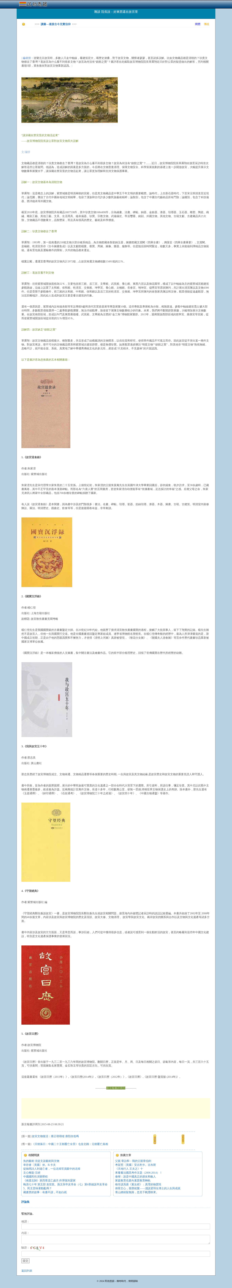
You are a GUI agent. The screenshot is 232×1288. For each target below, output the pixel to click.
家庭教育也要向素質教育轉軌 (132, 1180)
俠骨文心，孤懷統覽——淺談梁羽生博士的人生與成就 (147, 1188)
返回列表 (26, 1270)
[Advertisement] (83, 37)
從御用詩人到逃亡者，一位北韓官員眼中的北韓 (51, 1168)
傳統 (206, 24)
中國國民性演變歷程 (35, 1176)
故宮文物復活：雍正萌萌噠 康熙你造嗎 (55, 1136)
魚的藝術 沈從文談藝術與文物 (41, 1160)
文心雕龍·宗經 (31, 1172)
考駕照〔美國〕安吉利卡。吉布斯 (135, 1164)
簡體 (197, 24)
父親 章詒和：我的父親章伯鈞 (133, 1160)
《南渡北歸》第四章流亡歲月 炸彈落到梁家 (49, 1180)
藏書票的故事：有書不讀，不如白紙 (45, 1192)
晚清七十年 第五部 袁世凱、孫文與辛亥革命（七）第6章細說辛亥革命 (65, 1184)
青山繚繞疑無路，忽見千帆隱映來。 (137, 1192)
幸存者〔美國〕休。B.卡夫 (39, 1164)
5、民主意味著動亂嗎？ (37, 1188)
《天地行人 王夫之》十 (129, 1168)
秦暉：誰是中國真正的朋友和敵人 (135, 1176)
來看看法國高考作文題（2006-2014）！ (138, 1172)
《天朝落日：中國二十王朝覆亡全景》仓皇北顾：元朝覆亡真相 (70, 1144)
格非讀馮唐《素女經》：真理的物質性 (138, 1184)
